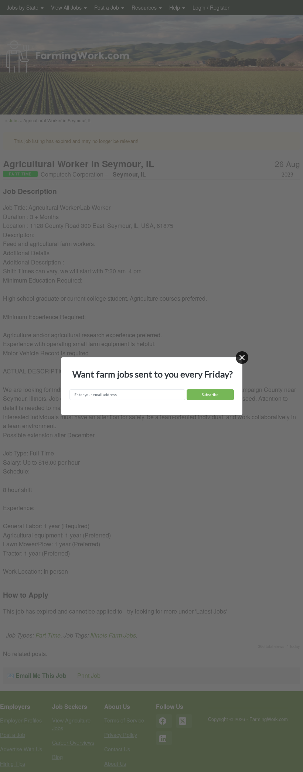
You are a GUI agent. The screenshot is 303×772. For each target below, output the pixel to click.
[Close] (242, 357)
